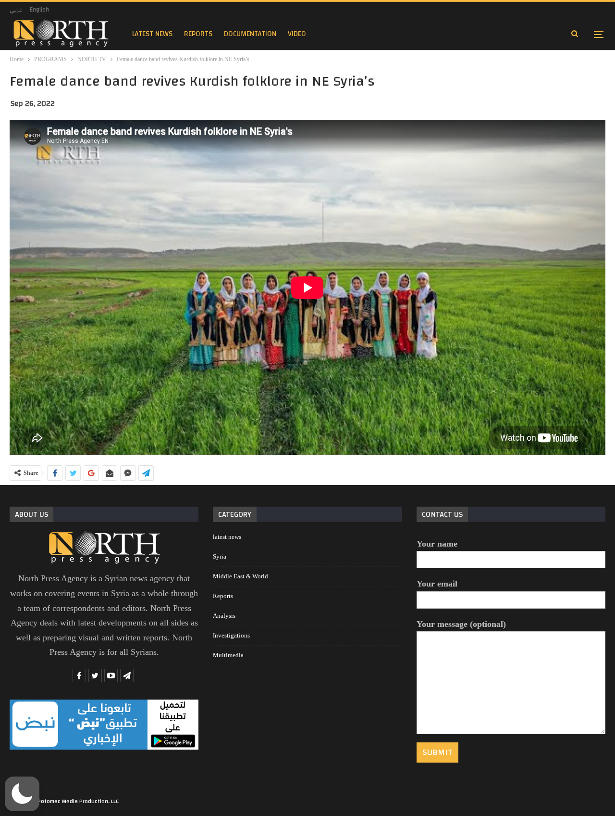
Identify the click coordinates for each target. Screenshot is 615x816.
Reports (223, 595)
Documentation (250, 33)
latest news (152, 33)
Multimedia (228, 655)
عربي (16, 9)
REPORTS (198, 33)
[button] (22, 794)
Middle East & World (240, 576)
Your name (437, 543)
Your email (437, 583)
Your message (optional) (461, 624)
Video (297, 33)
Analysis (224, 615)
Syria (219, 556)
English (39, 9)
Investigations (231, 635)
